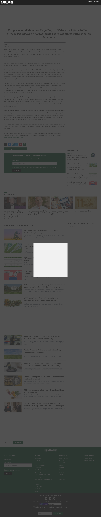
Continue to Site (93, 2)
